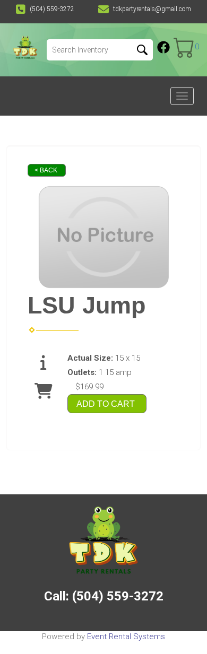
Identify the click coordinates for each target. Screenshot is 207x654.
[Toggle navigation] (182, 96)
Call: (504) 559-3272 (103, 596)
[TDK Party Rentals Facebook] (163, 47)
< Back (45, 170)
